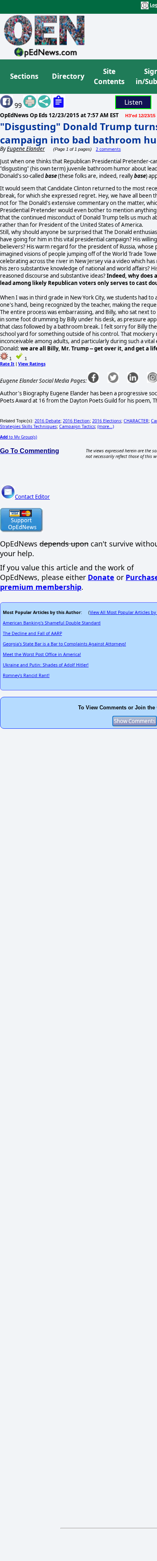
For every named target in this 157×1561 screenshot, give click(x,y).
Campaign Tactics (77, 426)
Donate (101, 577)
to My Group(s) (18, 437)
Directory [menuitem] (67, 76)
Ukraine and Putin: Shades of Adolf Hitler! (46, 665)
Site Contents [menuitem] (109, 76)
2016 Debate (47, 421)
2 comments (108, 149)
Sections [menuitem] (24, 76)
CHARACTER (136, 421)
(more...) (105, 426)
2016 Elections (106, 421)
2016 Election (76, 421)
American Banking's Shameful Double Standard (52, 623)
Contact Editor (32, 496)
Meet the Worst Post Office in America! (42, 654)
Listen (133, 102)
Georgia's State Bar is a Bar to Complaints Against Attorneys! (64, 644)
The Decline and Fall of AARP (32, 633)
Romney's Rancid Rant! (26, 675)
